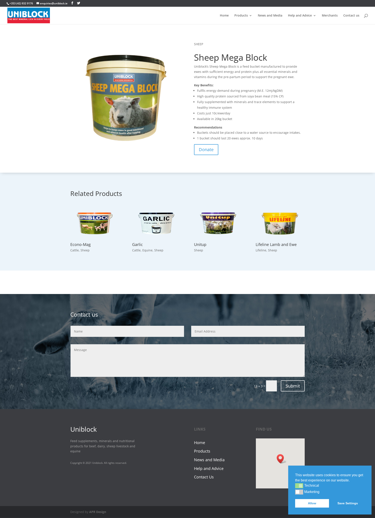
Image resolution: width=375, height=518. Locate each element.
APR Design (97, 512)
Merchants (330, 15)
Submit (293, 386)
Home (224, 15)
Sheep (85, 250)
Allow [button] (312, 503)
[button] (299, 485)
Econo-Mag (80, 244)
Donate (206, 149)
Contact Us (204, 477)
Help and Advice (300, 15)
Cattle (74, 250)
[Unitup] (218, 223)
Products (241, 15)
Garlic (137, 244)
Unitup (200, 244)
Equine (147, 250)
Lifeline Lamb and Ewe (276, 244)
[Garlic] (156, 223)
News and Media (270, 15)
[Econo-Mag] (94, 223)
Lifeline (261, 250)
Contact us (351, 15)
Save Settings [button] (347, 503)
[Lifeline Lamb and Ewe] (280, 223)
